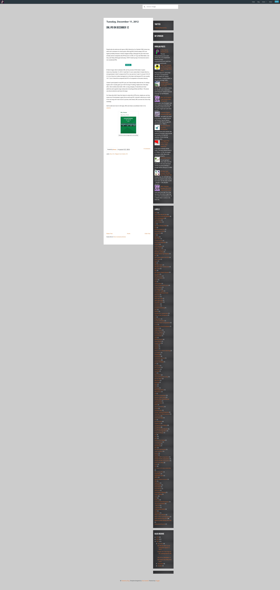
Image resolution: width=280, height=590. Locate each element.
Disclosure (157, 306)
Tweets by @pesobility (161, 27)
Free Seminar (158, 335)
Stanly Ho (157, 483)
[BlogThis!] (125, 149)
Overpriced (157, 416)
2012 (157, 541)
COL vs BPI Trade (159, 291)
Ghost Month (158, 341)
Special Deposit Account (161, 479)
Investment (157, 356)
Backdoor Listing (159, 251)
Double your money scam (161, 313)
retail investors (159, 451)
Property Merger (159, 432)
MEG (156, 384)
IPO (113, 154)
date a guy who (159, 300)
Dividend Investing (159, 307)
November (161, 563)
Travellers (157, 507)
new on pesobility (159, 406)
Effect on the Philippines (161, 315)
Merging (157, 388)
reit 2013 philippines (160, 449)
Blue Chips (157, 259)
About (270, 1)
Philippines (158, 427)
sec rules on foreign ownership (163, 468)
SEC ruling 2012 (159, 472)
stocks (156, 496)
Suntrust (157, 500)
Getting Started (159, 339)
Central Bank (158, 283)
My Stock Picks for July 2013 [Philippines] (165, 127)
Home (253, 1)
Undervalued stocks (160, 509)
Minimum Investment (160, 395)
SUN (156, 498)
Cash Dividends (159, 278)
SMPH (156, 477)
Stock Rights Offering (160, 492)
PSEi (156, 436)
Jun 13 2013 (158, 367)
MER (156, 386)
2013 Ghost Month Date (161, 214)
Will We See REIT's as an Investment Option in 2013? (164, 547)
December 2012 (159, 302)
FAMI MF (157, 328)
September (157, 473)
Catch (156, 279)
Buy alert (157, 274)
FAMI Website (158, 330)
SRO (156, 481)
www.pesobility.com (160, 524)
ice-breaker (158, 352)
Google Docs (158, 343)
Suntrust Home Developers (162, 501)
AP (155, 235)
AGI (155, 227)
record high (158, 444)
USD (156, 511)
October (160, 566)
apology (157, 237)
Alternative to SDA (159, 231)
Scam (156, 464)
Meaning (157, 382)
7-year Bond (158, 220)
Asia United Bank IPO (160, 242)
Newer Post (109, 233)
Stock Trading (158, 494)
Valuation (157, 513)
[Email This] (123, 149)
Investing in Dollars (166, 158)
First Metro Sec (158, 334)
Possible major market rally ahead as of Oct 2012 (166, 84)
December (160, 543)
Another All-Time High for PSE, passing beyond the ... (164, 553)
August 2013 (158, 248)
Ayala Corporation (159, 250)
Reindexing (157, 445)
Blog (258, 1)
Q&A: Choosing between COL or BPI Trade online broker (166, 188)
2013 (156, 212)
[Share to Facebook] (127, 149)
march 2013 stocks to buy (161, 376)
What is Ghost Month (160, 514)
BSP (156, 270)
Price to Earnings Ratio (160, 431)
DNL (111, 154)
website (108, 108)
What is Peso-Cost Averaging (162, 516)
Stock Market (158, 488)
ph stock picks (158, 421)
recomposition (158, 442)
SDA (156, 466)
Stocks (263, 1)
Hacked (156, 347)
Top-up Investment (160, 503)
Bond (156, 261)
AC (155, 224)
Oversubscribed (159, 417)
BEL (156, 255)
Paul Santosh (145, 580)
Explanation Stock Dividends (162, 326)
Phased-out (158, 423)
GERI (156, 337)
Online (156, 408)
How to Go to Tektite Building (162, 350)
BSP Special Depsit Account (162, 272)
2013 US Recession (159, 218)
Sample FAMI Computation (162, 457)
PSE (127, 154)
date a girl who (158, 298)
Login (276, 1)
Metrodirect (158, 391)
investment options (160, 358)
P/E (155, 419)
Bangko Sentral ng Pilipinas (162, 253)
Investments (158, 360)
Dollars (156, 311)
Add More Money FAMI (161, 225)
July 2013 (157, 365)
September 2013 (159, 475)
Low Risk (157, 371)
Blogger (158, 580)
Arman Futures (158, 240)
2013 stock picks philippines (162, 216)
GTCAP (156, 345)
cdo (155, 281)
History (157, 348)
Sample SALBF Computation (162, 458)
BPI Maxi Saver (158, 265)
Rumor (156, 453)
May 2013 (157, 380)
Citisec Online (158, 287)
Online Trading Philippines (162, 412)
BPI (155, 263)
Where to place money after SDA (163, 520)
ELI (155, 317)
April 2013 (157, 238)
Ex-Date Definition (159, 320)
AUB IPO (157, 244)
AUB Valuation (158, 246)
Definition (157, 304)
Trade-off (157, 505)
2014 (157, 537)
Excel (156, 324)
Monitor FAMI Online (160, 397)
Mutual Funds (158, 403)
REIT (156, 447)
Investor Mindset (159, 362)
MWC (156, 404)
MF (155, 393)
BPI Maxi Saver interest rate (162, 266)
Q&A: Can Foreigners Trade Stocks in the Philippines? (166, 99)
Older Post (147, 233)
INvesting (157, 354)
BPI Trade (157, 268)
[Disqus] (128, 174)
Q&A (156, 438)
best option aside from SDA (162, 257)
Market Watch (158, 378)
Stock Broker (158, 485)
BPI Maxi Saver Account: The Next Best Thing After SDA (166, 173)
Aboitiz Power (158, 222)
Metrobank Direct (159, 389)
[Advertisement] (140, 13)
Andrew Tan (158, 233)
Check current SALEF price (161, 285)
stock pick (157, 490)
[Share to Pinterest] (129, 149)
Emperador (158, 319)
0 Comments (147, 148)
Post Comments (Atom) (120, 237)
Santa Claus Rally (159, 462)
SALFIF (156, 455)
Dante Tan (157, 296)
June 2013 (157, 369)
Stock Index (158, 486)
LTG (156, 373)
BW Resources (158, 276)
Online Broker (158, 410)
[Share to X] (126, 149)
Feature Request (159, 332)
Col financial (158, 289)
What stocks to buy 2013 (161, 518)
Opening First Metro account (162, 414)
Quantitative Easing (160, 440)
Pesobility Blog (125, 580)
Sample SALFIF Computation (162, 460)
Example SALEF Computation (162, 322)
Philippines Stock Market (161, 429)
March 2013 (158, 375)
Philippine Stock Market (120, 154)
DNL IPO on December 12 (164, 557)
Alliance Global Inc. (159, 229)
